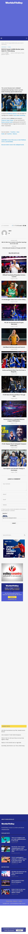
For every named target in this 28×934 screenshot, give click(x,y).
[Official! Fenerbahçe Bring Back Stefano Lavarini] (14, 264)
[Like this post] (13, 225)
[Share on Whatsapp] (22, 225)
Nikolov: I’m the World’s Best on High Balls (11, 742)
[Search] (26, 38)
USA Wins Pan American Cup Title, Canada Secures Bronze (18, 873)
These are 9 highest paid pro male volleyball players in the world (18, 839)
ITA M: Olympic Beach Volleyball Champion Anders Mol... (14, 444)
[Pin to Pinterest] (17, 225)
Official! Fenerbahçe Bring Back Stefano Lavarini (14, 275)
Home (2, 43)
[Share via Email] (25, 225)
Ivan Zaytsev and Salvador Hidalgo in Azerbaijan (14, 469)
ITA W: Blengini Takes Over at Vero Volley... (14, 299)
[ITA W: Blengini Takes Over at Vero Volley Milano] (14, 289)
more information (11, 930)
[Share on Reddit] (20, 225)
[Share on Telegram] (23, 225)
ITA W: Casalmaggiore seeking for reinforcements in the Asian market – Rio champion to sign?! (18, 860)
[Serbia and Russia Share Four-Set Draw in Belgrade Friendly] (14, 359)
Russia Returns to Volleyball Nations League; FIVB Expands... (14, 420)
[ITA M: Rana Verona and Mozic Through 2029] (14, 384)
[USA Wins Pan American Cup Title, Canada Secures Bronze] (5, 874)
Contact (20, 901)
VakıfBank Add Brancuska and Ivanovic (14, 347)
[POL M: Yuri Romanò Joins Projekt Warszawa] (14, 312)
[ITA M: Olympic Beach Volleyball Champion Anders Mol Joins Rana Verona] (14, 433)
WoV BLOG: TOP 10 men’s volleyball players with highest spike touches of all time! (18, 849)
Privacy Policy (9, 901)
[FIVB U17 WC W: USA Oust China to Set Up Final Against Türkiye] (5, 891)
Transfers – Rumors (12, 133)
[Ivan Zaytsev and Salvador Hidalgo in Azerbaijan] (14, 458)
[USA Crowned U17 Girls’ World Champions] (5, 883)
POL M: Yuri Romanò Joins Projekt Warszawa (14, 323)
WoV (7, 53)
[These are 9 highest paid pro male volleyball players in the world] (5, 840)
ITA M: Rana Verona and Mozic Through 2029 (14, 395)
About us (15, 901)
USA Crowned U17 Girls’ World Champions (11, 735)
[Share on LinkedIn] (19, 225)
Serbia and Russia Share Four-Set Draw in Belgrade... (14, 371)
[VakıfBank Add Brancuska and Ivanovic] (14, 336)
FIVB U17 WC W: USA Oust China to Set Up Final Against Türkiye (18, 891)
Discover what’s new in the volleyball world (12, 144)
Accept (19, 930)
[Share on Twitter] (16, 225)
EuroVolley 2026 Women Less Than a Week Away (12, 745)
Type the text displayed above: (9, 518)
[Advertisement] (14, 20)
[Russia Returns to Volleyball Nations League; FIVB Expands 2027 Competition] (14, 409)
